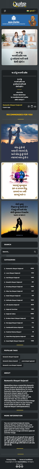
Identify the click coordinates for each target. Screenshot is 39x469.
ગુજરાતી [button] (32, 11)
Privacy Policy (11, 459)
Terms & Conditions (26, 459)
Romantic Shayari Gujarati (12, 105)
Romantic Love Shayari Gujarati (12, 365)
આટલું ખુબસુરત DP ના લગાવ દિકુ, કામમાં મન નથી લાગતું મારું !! (19, 181)
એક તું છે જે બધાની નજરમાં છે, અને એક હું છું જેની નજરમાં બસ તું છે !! (19, 142)
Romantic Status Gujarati (10, 361)
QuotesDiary (22, 462)
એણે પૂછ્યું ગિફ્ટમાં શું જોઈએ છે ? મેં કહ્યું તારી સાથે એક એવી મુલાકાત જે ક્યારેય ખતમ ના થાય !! (19, 219)
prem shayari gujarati (28, 361)
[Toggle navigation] (4, 11)
